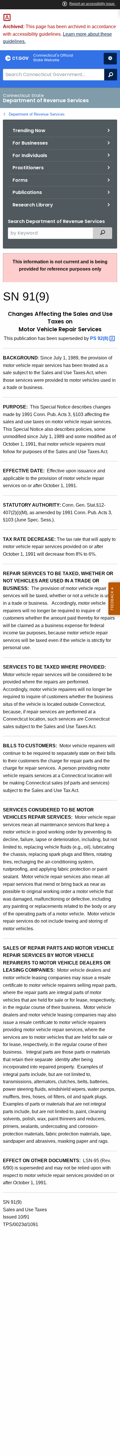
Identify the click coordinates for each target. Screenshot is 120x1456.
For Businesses (30, 143)
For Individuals (30, 155)
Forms (20, 180)
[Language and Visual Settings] (110, 58)
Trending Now (29, 130)
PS (100, 338)
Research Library (33, 204)
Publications (27, 192)
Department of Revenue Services (37, 114)
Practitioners (28, 167)
